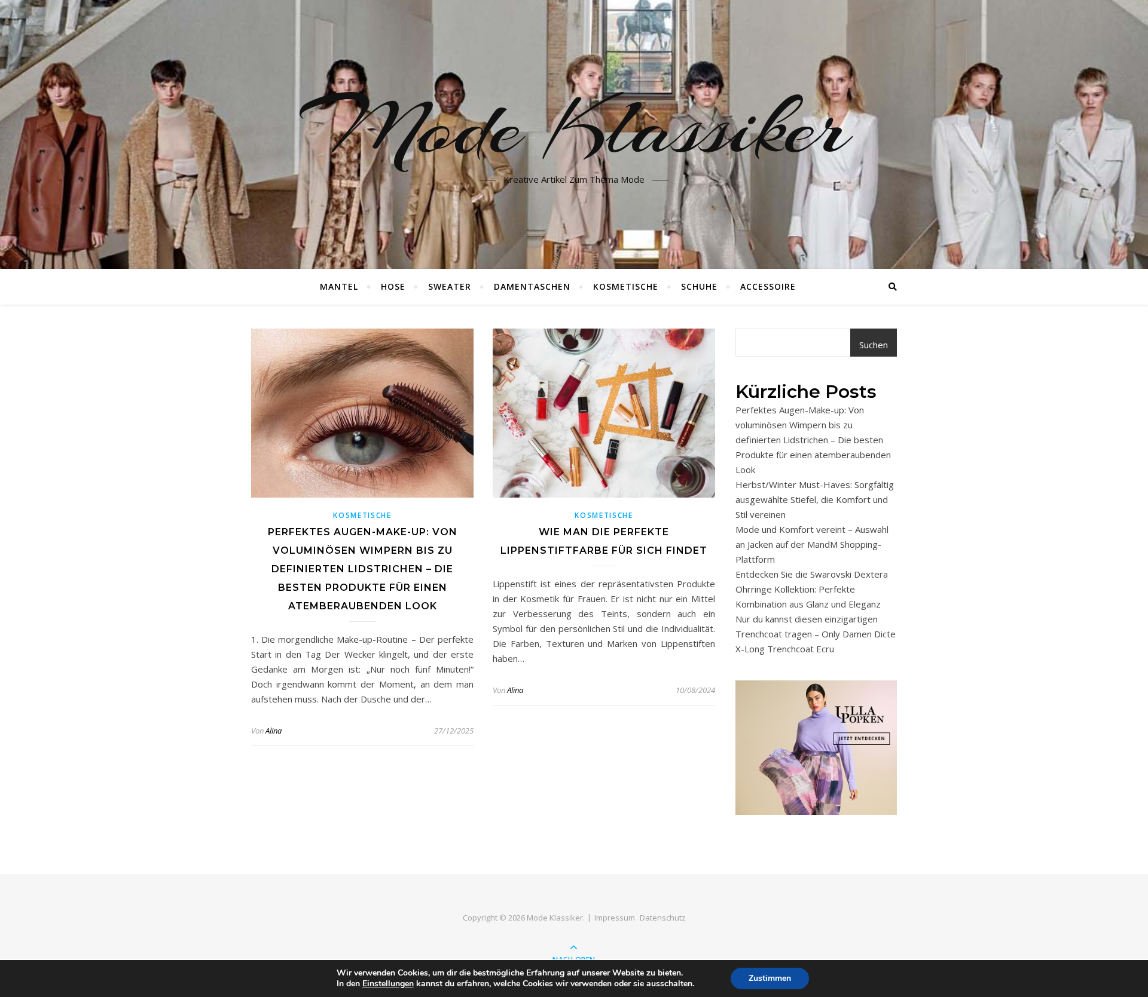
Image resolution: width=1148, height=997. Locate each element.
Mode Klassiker (574, 127)
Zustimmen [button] (770, 978)
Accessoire (768, 286)
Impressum (614, 917)
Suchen (873, 345)
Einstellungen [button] (388, 983)
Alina (273, 730)
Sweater (449, 286)
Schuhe (699, 286)
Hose (393, 286)
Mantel (339, 286)
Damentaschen (532, 286)
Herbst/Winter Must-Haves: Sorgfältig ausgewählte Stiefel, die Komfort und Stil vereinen (814, 499)
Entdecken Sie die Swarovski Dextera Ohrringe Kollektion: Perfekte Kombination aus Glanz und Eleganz (811, 589)
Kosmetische (625, 286)
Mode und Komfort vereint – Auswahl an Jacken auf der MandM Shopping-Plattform (812, 544)
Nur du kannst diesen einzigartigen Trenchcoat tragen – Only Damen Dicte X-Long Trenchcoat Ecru (815, 634)
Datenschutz (663, 917)
